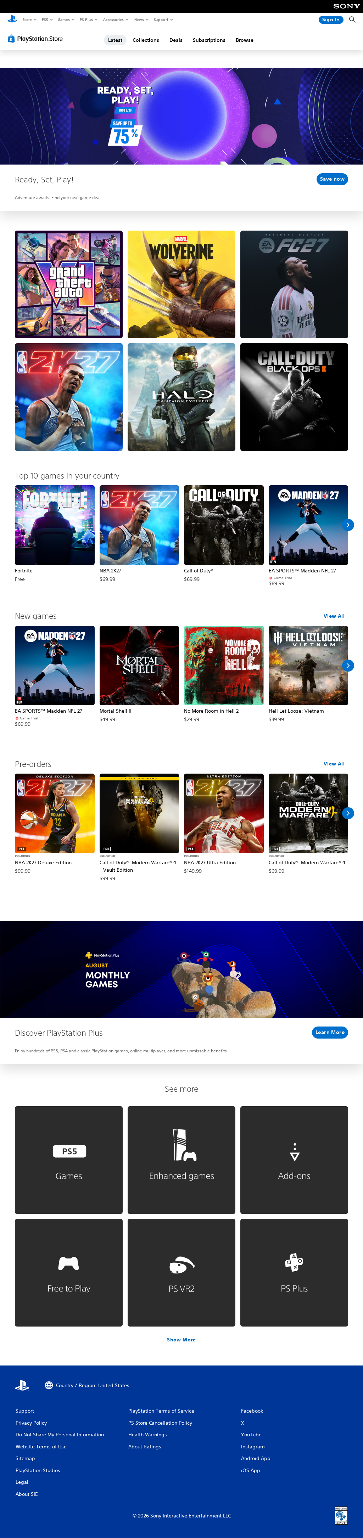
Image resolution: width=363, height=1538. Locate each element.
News (139, 19)
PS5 (44, 19)
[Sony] (347, 11)
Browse (244, 40)
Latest (115, 40)
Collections (146, 40)
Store (27, 19)
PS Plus (86, 19)
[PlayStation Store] (37, 38)
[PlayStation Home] (12, 20)
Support (160, 19)
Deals (176, 40)
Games (63, 19)
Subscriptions (209, 40)
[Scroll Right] (348, 525)
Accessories (113, 19)
